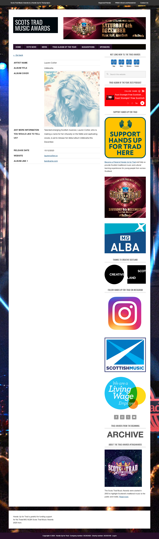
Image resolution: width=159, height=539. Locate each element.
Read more (123, 496)
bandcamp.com (51, 161)
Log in (114, 536)
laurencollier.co (51, 155)
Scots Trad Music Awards (32, 25)
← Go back (18, 55)
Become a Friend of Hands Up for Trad (120, 162)
